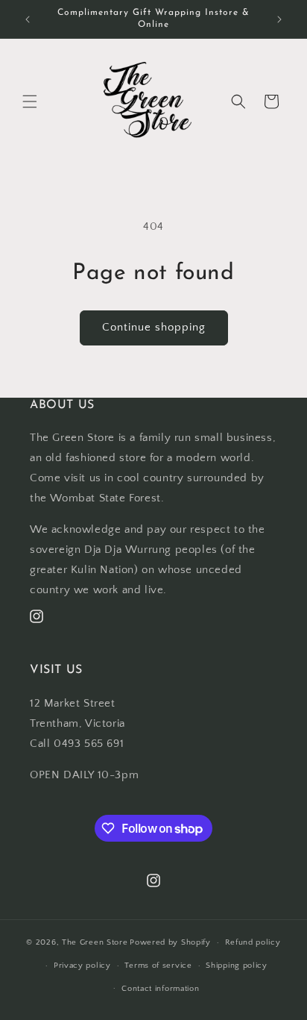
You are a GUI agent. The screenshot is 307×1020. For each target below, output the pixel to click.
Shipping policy (237, 965)
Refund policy (253, 942)
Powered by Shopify (170, 942)
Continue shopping (154, 327)
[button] (29, 101)
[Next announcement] (279, 19)
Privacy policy (82, 965)
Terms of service (158, 965)
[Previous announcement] (27, 19)
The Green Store (95, 942)
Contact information (160, 988)
